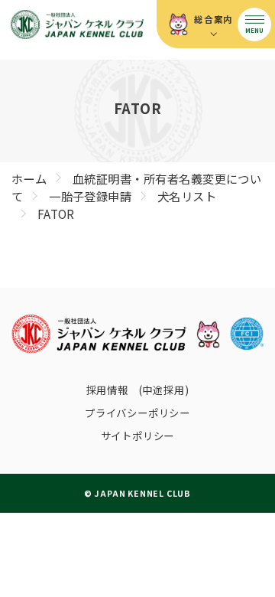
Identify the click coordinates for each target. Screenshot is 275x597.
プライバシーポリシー (137, 412)
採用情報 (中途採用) (137, 389)
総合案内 (213, 19)
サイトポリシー (138, 435)
